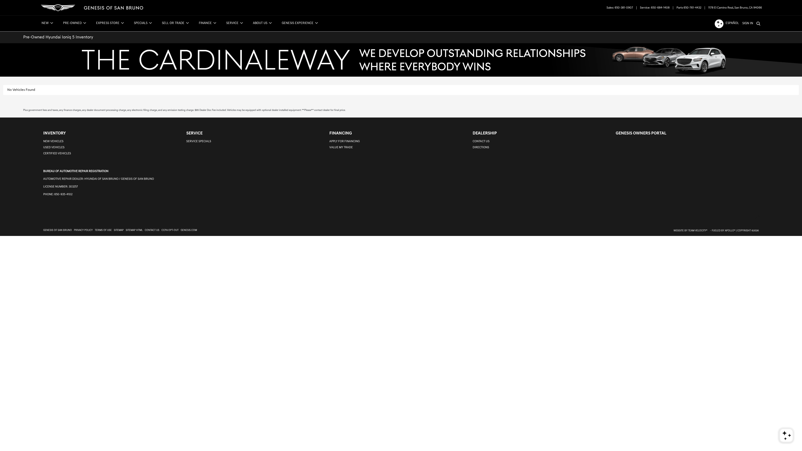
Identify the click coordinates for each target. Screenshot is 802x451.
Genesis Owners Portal (641, 133)
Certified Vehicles (57, 153)
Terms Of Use (103, 230)
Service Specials (198, 141)
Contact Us (481, 141)
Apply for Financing (344, 141)
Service (194, 133)
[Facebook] (748, 217)
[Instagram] (757, 217)
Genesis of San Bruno (57, 230)
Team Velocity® (697, 230)
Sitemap (119, 230)
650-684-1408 (660, 7)
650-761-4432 (692, 7)
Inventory (54, 133)
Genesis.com (189, 230)
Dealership (485, 133)
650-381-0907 (624, 7)
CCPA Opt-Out (170, 230)
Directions (481, 147)
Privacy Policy (83, 230)
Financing (340, 133)
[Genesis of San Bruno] (92, 8)
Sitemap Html (134, 230)
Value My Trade (341, 147)
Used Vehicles (54, 147)
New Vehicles (53, 141)
